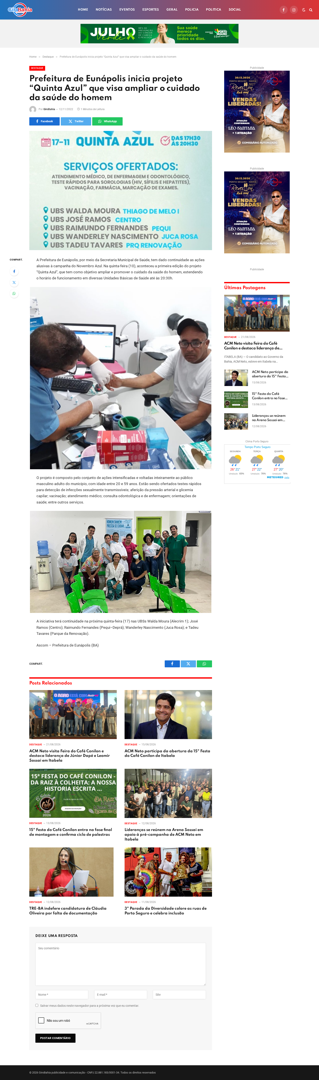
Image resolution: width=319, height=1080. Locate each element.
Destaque (37, 68)
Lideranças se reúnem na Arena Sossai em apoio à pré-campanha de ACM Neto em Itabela (164, 834)
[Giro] (20, 10)
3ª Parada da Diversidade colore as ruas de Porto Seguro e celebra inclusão (166, 911)
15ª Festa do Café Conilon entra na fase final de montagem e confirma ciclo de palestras (70, 832)
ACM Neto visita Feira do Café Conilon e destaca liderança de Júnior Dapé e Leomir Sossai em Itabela (69, 756)
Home (83, 9)
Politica (213, 9)
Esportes (150, 9)
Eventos (127, 9)
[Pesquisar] (310, 10)
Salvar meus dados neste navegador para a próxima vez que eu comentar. (89, 1005)
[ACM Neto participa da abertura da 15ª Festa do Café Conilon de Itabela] (168, 714)
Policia (192, 9)
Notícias (104, 9)
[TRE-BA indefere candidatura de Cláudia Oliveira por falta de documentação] (73, 872)
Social (235, 9)
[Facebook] (14, 271)
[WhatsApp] (14, 293)
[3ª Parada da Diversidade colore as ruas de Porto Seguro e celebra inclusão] (168, 872)
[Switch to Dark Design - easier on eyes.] (303, 9)
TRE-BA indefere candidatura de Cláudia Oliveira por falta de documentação (68, 911)
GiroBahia (49, 109)
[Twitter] (14, 282)
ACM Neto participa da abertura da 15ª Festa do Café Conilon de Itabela (167, 753)
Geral (172, 9)
